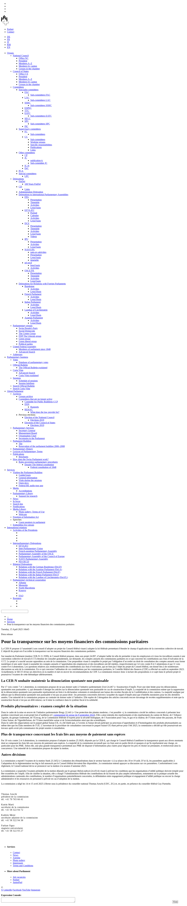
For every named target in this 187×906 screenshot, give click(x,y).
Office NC (23, 58)
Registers (17, 598)
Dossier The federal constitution (39, 464)
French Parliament (33, 294)
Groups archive (26, 396)
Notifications (19, 506)
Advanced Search (27, 352)
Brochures (23, 456)
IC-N (27, 165)
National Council (21, 55)
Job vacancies (19, 877)
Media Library (19, 509)
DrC (27, 168)
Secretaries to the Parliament (32, 438)
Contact (10, 32)
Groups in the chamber (29, 68)
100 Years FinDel (33, 184)
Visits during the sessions (30, 480)
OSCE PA (29, 270)
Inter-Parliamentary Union (31, 548)
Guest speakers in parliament (32, 522)
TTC (27, 110)
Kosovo (22, 590)
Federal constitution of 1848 (43, 467)
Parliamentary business (17, 357)
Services (11, 470)
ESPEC (28, 108)
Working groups (37, 142)
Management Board (28, 433)
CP (26, 155)
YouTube (26, 890)
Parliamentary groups (22, 325)
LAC (27, 97)
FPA (27, 197)
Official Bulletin (20, 365)
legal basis (35, 265)
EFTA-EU (29, 210)
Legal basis (35, 207)
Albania (22, 582)
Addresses (17, 354)
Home (10, 619)
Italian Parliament (33, 302)
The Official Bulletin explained (33, 367)
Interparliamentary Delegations (27, 543)
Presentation (36, 200)
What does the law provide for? (44, 412)
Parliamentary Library (23, 493)
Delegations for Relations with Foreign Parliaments (42, 283)
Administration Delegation (31, 192)
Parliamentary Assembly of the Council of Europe (42, 556)
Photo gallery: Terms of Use (32, 512)
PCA (21, 171)
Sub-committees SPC (40, 123)
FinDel (22, 181)
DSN (27, 404)
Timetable (34, 202)
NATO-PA (30, 249)
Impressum (18, 863)
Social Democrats (27, 331)
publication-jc (36, 160)
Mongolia (23, 585)
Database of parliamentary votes (33, 362)
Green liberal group (28, 341)
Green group (24, 338)
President (23, 61)
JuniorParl (17, 882)
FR (8, 39)
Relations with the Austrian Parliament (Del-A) (40, 569)
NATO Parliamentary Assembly (33, 559)
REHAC (29, 409)
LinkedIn (8, 890)
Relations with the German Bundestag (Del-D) (40, 567)
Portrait (33, 213)
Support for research (28, 496)
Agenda (16, 857)
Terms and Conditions (23, 865)
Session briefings (26, 383)
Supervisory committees (30, 129)
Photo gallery (19, 860)
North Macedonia (27, 588)
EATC (28, 113)
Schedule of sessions (28, 380)
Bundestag (29, 286)
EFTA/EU (23, 546)
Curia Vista (18, 370)
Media (16, 488)
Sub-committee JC (38, 163)
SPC (27, 121)
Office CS (23, 74)
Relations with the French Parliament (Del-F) (39, 572)
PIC (26, 126)
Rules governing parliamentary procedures (38, 462)
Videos (33, 236)
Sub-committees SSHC (41, 105)
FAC (27, 92)
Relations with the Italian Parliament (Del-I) (39, 574)
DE (8, 37)
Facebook (17, 890)
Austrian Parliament (34, 318)
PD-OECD (24, 561)
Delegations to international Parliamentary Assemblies (43, 194)
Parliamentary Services (23, 428)
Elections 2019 (37, 420)
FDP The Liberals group (30, 336)
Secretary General (27, 430)
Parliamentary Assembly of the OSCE (36, 553)
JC (26, 158)
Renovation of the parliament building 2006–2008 (42, 446)
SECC (28, 118)
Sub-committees (37, 134)
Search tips (18, 504)
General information (28, 477)
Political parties (26, 344)
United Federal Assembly (24, 346)
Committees (18, 87)
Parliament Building (22, 441)
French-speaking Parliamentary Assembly (38, 551)
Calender (34, 215)
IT (8, 42)
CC (26, 137)
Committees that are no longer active (35, 399)
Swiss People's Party (28, 328)
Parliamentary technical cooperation (29, 580)
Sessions (17, 378)
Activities (34, 205)
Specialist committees (28, 89)
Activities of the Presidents (25, 530)
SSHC (28, 103)
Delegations (18, 179)
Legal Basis (35, 291)
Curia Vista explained (29, 375)
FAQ (21, 595)
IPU (26, 239)
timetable (34, 260)
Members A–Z (25, 63)
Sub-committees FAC (40, 95)
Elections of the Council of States (40, 422)
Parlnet (10, 29)
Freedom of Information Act (26, 517)
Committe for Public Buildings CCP (41, 401)
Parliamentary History (23, 449)
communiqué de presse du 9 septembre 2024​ (73, 715)
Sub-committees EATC (41, 116)
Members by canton (28, 66)
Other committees (27, 152)
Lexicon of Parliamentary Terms (28, 451)
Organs (10, 53)
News (15, 498)
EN (8, 47)
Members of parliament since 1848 (35, 349)
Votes (15, 359)
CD (20, 186)
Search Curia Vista (21, 388)
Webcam (23, 514)
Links (33, 150)
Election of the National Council (39, 417)
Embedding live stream (23, 525)
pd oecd (28, 262)
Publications (36, 147)
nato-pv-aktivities (38, 252)
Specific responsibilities (41, 144)
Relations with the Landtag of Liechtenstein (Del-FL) (43, 577)
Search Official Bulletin (24, 386)
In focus (16, 501)
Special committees (27, 173)
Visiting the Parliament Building (27, 472)
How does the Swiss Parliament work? (31, 459)
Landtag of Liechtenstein (36, 310)
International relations (17, 527)
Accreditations (25, 491)
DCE (27, 223)
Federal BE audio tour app (31, 485)
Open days (24, 483)
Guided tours (25, 475)
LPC (27, 176)
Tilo (20, 443)
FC (26, 131)
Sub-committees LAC (40, 100)
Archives (17, 394)
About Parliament (15, 391)
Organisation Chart (27, 436)
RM (9, 44)
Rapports (34, 407)
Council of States (21, 71)
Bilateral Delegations (22, 564)
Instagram (35, 890)
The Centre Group (27, 333)
